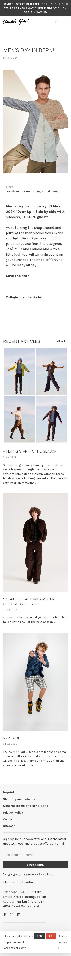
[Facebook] (4, 915)
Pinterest (53, 191)
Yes (39, 936)
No (51, 936)
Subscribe (35, 864)
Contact (9, 819)
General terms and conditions (25, 806)
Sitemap (9, 826)
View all (62, 341)
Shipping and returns (19, 799)
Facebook (13, 191)
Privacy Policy (13, 812)
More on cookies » (62, 942)
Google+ (39, 191)
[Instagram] (11, 915)
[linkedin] (18, 915)
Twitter (26, 191)
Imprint (8, 792)
